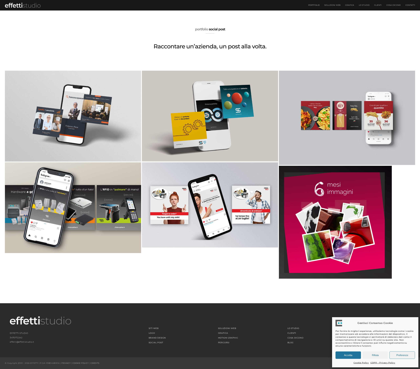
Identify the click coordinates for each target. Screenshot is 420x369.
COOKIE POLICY (81, 363)
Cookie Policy (361, 362)
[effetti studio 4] (23, 4)
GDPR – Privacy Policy (382, 362)
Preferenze (402, 355)
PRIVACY (66, 363)
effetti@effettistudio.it (22, 342)
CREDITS (95, 363)
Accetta (348, 355)
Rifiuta (375, 355)
